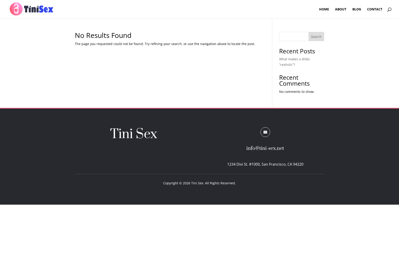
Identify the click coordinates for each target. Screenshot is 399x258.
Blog (356, 9)
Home (324, 9)
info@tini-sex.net (265, 148)
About (340, 9)
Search (316, 36)
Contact (374, 9)
